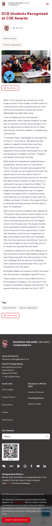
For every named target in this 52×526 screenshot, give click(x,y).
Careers (5, 412)
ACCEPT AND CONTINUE (16, 520)
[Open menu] (47, 3)
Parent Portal (7, 420)
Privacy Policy (7, 405)
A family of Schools (36, 392)
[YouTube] (38, 466)
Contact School (8, 397)
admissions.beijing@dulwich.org (15, 359)
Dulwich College (34, 404)
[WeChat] (4, 466)
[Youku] (18, 466)
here (9, 483)
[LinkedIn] (44, 466)
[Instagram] (25, 466)
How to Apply (7, 389)
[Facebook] (31, 466)
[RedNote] (11, 466)
